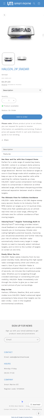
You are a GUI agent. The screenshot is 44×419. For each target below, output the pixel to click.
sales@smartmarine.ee (19, 357)
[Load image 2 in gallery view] (22, 59)
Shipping (4, 84)
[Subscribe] (37, 339)
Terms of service (24, 409)
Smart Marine (19, 406)
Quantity (5, 96)
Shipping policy (37, 409)
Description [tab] (8, 149)
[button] (4, 3)
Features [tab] (7, 154)
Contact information (10, 409)
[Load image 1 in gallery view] (8, 59)
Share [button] (6, 140)
